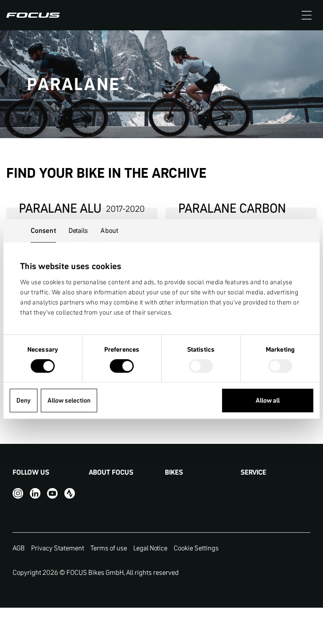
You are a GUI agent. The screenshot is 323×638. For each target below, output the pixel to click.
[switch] (122, 367)
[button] (307, 15)
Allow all (268, 400)
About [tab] (109, 230)
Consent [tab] (43, 230)
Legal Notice (150, 548)
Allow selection (69, 400)
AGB (19, 548)
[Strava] (69, 493)
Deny (23, 400)
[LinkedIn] (35, 493)
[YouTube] (52, 493)
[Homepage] (33, 15)
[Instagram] (18, 493)
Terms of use (108, 548)
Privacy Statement (57, 548)
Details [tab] (78, 230)
